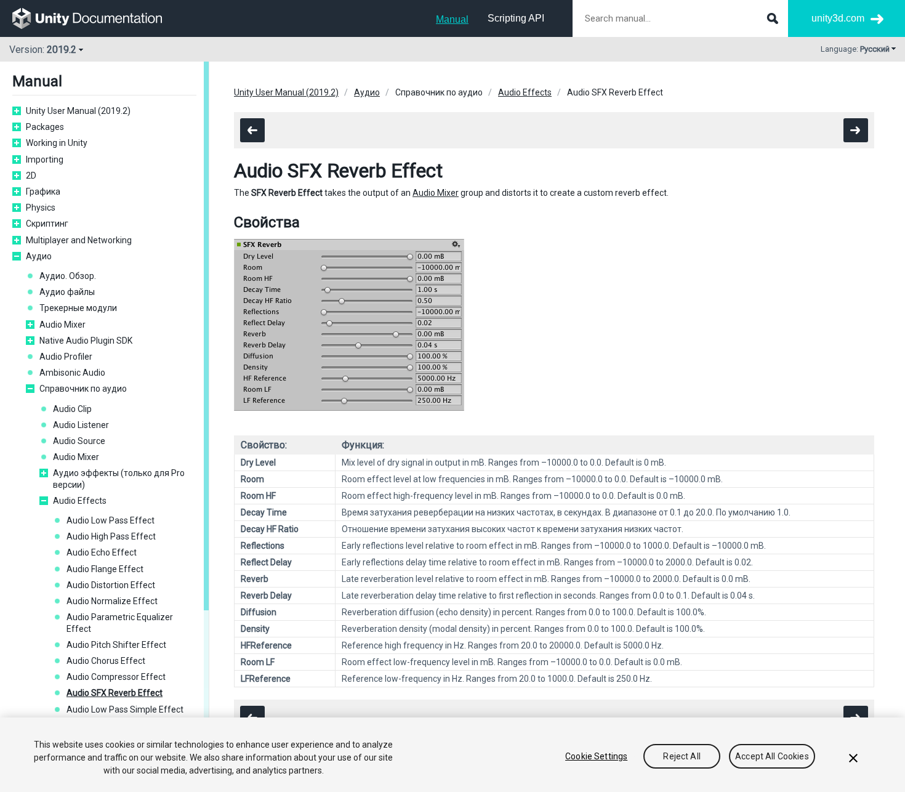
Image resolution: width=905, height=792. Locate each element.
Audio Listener (81, 425)
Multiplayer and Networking (79, 240)
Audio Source (79, 441)
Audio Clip (72, 409)
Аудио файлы (67, 292)
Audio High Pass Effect (111, 536)
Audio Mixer (62, 324)
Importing (44, 159)
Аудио (39, 256)
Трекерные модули (78, 308)
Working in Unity (56, 143)
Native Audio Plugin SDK (85, 340)
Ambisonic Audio (72, 373)
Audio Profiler (65, 357)
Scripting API (516, 18)
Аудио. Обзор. (67, 276)
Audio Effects (80, 501)
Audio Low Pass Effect (110, 520)
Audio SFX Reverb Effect (114, 693)
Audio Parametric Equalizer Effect (119, 622)
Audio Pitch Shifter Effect (116, 645)
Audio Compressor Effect (116, 677)
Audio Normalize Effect (112, 601)
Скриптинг (47, 223)
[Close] (853, 758)
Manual (452, 19)
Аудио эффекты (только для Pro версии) (119, 478)
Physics (40, 207)
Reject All (681, 756)
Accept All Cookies (772, 756)
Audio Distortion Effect (110, 585)
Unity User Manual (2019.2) (78, 111)
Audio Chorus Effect (105, 661)
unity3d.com (837, 18)
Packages (45, 127)
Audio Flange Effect (104, 569)
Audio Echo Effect (101, 552)
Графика (43, 191)
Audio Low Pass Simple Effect (124, 709)
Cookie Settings (596, 756)
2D (31, 175)
